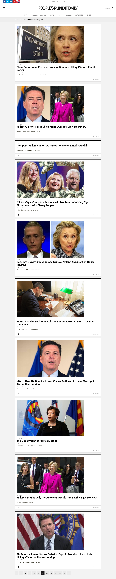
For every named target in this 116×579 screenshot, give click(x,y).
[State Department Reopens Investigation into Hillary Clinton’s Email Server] (58, 44)
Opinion (19, 200)
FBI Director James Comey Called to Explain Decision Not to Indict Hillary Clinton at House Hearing (55, 556)
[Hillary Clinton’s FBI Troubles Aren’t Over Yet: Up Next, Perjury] (58, 104)
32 (56, 573)
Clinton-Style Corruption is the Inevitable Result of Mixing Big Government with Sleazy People (52, 204)
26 (29, 573)
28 (38, 573)
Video (18, 143)
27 (34, 573)
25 (25, 573)
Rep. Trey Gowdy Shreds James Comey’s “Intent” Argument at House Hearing (55, 263)
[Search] (111, 8)
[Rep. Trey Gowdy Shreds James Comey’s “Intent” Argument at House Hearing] (58, 239)
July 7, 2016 (20, 72)
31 (51, 573)
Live (18, 378)
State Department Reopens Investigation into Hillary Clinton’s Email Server (56, 68)
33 (60, 573)
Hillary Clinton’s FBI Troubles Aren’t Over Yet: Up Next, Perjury (51, 126)
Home (16, 19)
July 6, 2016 (20, 500)
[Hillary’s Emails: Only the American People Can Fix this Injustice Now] (58, 475)
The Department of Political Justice (37, 440)
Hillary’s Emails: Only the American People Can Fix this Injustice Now (57, 497)
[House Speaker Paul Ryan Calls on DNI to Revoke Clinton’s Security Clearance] (58, 299)
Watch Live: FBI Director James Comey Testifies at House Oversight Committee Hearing (55, 382)
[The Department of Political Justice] (58, 418)
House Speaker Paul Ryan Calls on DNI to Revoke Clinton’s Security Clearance (55, 323)
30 (47, 573)
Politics (19, 64)
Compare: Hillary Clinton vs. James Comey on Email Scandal (52, 145)
